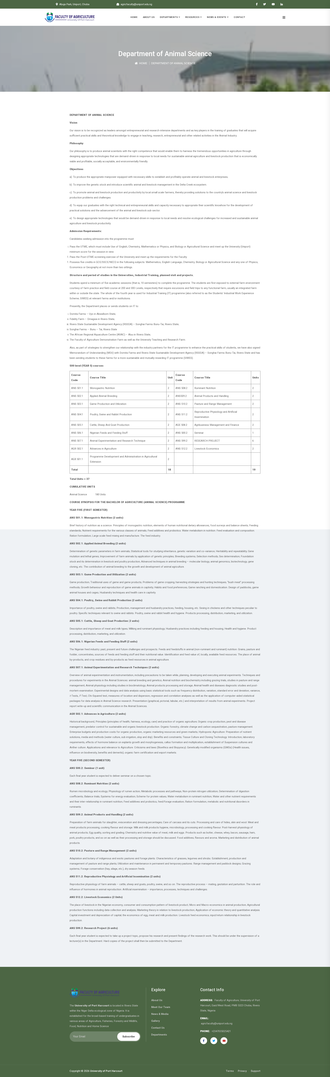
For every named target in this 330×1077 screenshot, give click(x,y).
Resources (192, 17)
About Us (149, 17)
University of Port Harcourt (106, 1071)
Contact (239, 17)
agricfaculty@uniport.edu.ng (216, 1023)
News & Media (159, 1014)
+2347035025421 (221, 1031)
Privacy (242, 1071)
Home (134, 17)
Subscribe (128, 1036)
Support (255, 1071)
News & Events (216, 17)
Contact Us (157, 1028)
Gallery (155, 1021)
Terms (230, 1071)
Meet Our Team (160, 1007)
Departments (169, 17)
